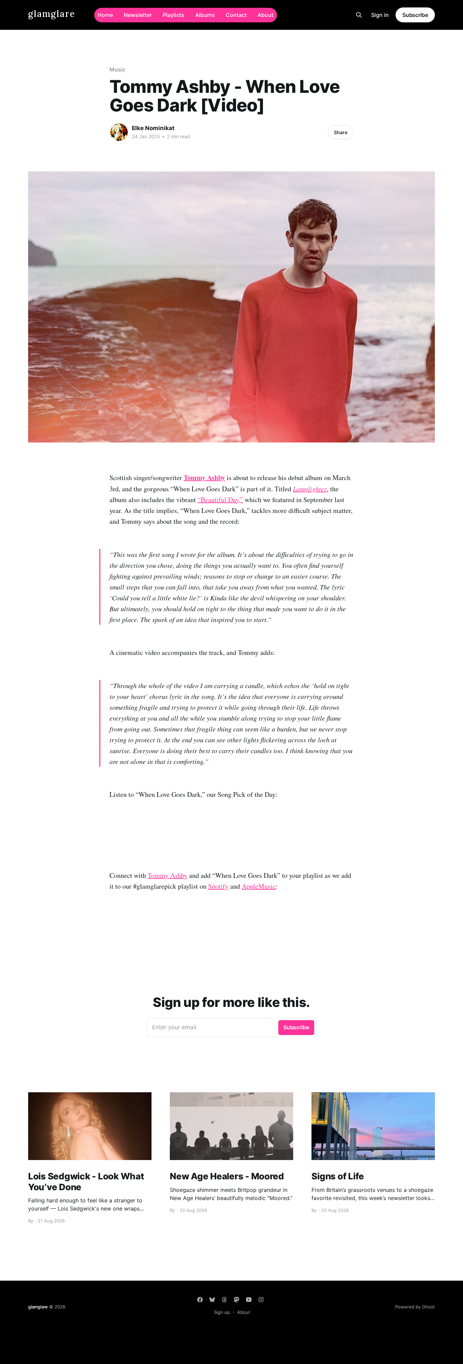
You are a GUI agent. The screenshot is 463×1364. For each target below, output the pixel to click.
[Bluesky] (212, 1299)
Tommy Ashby (167, 875)
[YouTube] (248, 1299)
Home (105, 15)
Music (117, 69)
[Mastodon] (236, 1299)
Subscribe (415, 15)
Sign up (222, 1312)
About (266, 15)
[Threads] (224, 1299)
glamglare (51, 14)
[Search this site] (359, 14)
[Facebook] (200, 1299)
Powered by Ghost (415, 1306)
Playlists (173, 15)
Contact (236, 15)
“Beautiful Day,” (220, 499)
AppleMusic (259, 886)
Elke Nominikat (153, 128)
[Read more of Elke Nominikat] (118, 132)
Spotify (218, 886)
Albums (205, 15)
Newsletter (138, 15)
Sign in (380, 15)
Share (340, 132)
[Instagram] (261, 1299)
